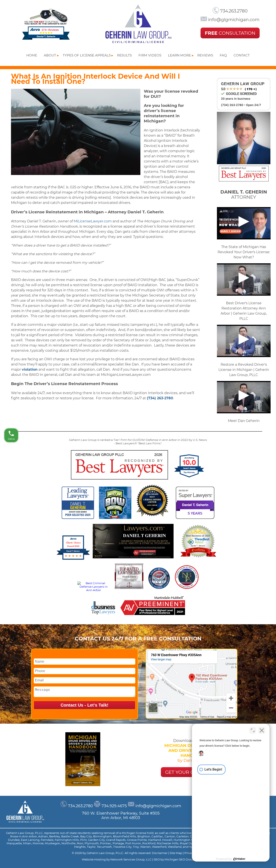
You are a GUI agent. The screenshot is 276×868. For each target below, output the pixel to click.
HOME (31, 55)
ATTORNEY (243, 197)
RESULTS (124, 55)
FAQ (223, 55)
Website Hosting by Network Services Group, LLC (117, 859)
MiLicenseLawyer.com (93, 221)
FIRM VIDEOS (149, 55)
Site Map (176, 853)
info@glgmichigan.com (233, 19)
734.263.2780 (233, 11)
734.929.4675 (114, 806)
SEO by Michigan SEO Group (174, 859)
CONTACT (242, 55)
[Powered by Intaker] (239, 859)
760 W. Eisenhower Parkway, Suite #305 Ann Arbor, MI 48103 (121, 815)
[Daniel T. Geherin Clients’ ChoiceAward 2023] (73, 559)
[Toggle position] (252, 730)
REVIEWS (205, 55)
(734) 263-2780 (160, 398)
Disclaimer (160, 853)
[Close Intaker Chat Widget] (261, 730)
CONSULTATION (230, 33)
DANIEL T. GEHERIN (243, 192)
